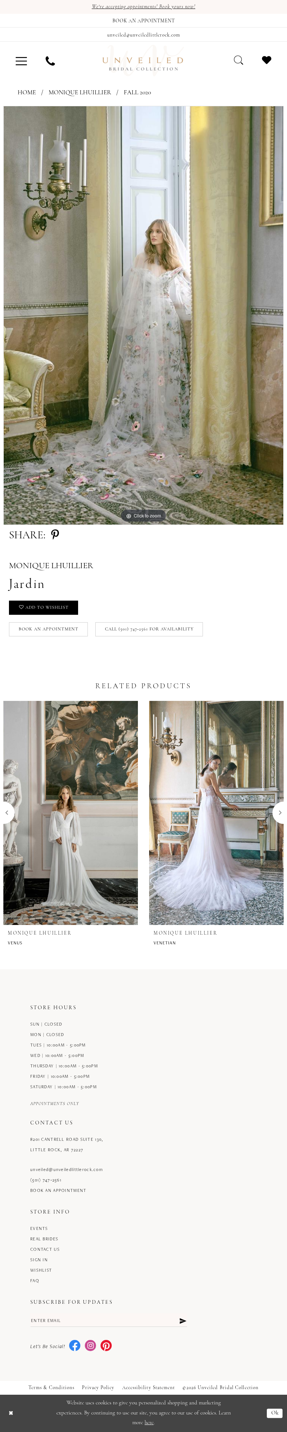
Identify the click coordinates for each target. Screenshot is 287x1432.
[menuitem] (21, 60)
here (149, 1423)
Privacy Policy (98, 1387)
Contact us (45, 1249)
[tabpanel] (143, 315)
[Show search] (239, 60)
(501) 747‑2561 (45, 1180)
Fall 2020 (137, 92)
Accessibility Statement (148, 1387)
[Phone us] (50, 60)
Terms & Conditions (51, 1387)
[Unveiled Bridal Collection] (143, 61)
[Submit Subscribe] (182, 1320)
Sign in (39, 1259)
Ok (275, 1413)
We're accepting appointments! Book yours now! (143, 7)
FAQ (34, 1280)
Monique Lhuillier (80, 92)
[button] (21, 60)
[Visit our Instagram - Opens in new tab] (90, 1346)
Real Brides (44, 1238)
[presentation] (70, 813)
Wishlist (41, 1270)
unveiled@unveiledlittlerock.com (66, 1169)
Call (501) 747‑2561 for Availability (149, 629)
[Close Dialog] (11, 1413)
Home (27, 92)
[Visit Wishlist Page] (267, 60)
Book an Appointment (48, 629)
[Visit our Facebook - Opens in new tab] (74, 1346)
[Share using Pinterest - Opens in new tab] (55, 535)
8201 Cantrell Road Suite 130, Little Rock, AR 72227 (66, 1144)
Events (39, 1228)
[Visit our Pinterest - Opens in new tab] (106, 1346)
